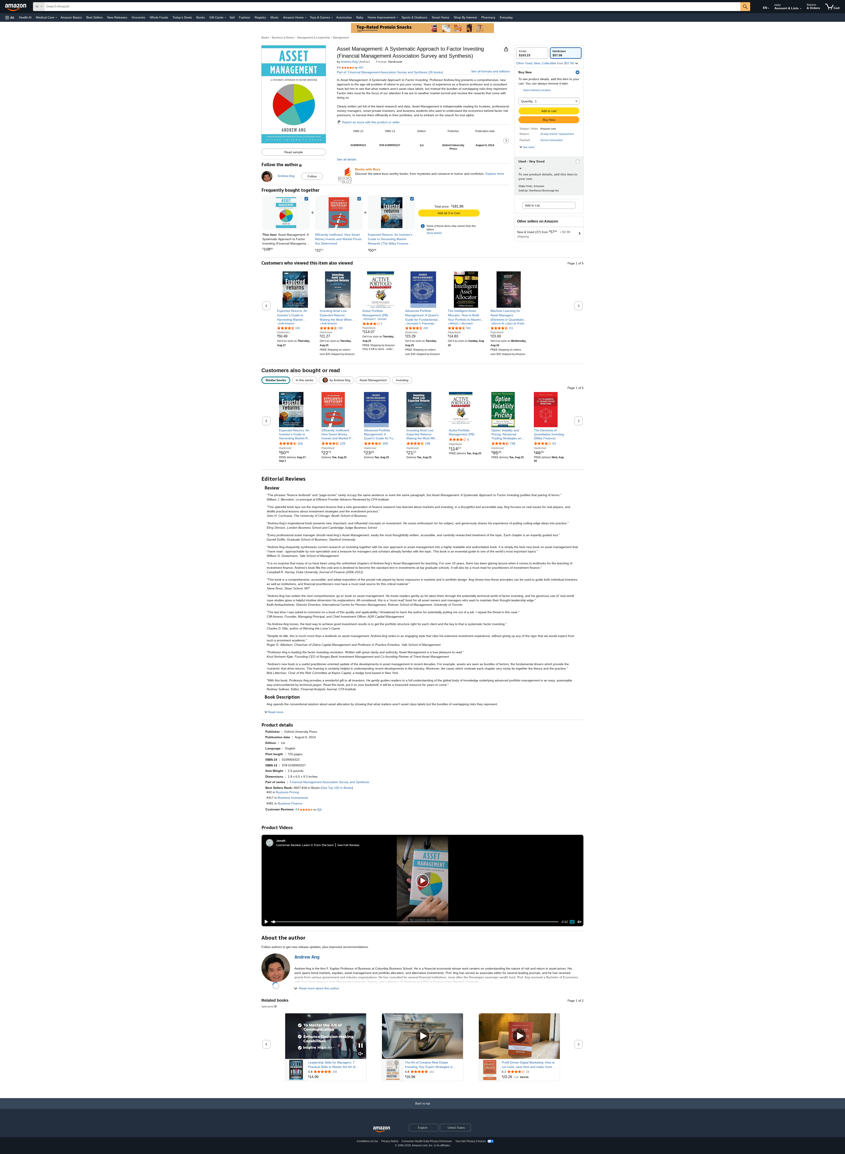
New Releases (117, 17)
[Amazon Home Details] (306, 17)
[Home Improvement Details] (397, 17)
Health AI (25, 17)
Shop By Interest (465, 17)
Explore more (494, 173)
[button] (9, 17)
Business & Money (283, 37)
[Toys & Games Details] (332, 17)
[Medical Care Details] (56, 17)
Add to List (532, 205)
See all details (346, 159)
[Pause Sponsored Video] (360, 1046)
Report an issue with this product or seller (371, 122)
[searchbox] (392, 6)
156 (300, 443)
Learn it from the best (318, 845)
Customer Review (288, 845)
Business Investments (293, 797)
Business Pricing (287, 792)
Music (274, 17)
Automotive (344, 17)
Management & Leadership (313, 37)
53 (554, 443)
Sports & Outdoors (414, 17)
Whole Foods (159, 17)
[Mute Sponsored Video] (360, 1054)
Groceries (138, 17)
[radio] (532, 53)
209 (385, 443)
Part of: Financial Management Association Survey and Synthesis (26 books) (390, 72)
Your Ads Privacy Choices (470, 1141)
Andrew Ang (349, 61)
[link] (338, 212)
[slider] (414, 921)
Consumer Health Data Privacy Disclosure (427, 1141)
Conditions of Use (367, 1141)
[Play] (265, 922)
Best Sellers (94, 17)
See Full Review (348, 845)
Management (341, 37)
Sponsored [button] (267, 1006)
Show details (434, 233)
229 (342, 443)
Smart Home (440, 17)
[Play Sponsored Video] (422, 1036)
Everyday (506, 17)
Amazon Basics (71, 17)
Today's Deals (182, 17)
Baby (359, 17)
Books (200, 17)
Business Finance (290, 803)
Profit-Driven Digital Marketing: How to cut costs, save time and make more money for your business (528, 1065)
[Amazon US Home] (381, 1129)
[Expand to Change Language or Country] (768, 8)
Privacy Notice (390, 1141)
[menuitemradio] (572, 922)
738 (512, 443)
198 (427, 443)
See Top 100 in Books (337, 788)
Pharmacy (488, 17)
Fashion (244, 17)
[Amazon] (16, 6)
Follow (312, 176)
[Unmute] (579, 921)
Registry (260, 17)
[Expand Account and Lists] (800, 8)
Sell (232, 17)
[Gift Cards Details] (225, 17)
